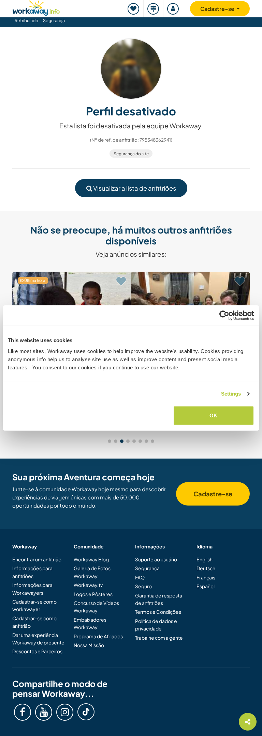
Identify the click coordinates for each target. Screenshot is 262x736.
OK (213, 415)
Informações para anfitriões (32, 572)
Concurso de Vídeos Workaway (96, 606)
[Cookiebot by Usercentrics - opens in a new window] (224, 315)
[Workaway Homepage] (36, 7)
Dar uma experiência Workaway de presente (38, 638)
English (204, 559)
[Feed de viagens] (153, 8)
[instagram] (64, 712)
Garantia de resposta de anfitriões (158, 599)
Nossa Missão (89, 645)
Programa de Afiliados (98, 636)
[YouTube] (43, 712)
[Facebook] (22, 712)
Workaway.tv (88, 585)
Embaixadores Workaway (90, 623)
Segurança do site (131, 153)
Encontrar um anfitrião (36, 559)
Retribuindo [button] (26, 20)
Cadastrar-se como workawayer (34, 605)
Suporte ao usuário (156, 559)
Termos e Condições (158, 612)
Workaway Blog (91, 559)
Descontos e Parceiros (37, 651)
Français (205, 577)
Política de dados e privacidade (156, 624)
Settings (231, 394)
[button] (109, 441)
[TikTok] (85, 711)
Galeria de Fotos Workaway (92, 572)
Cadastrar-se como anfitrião (34, 622)
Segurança (54, 20)
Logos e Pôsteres (93, 594)
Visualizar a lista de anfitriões (134, 188)
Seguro (143, 586)
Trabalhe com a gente (159, 638)
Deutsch (205, 568)
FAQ (140, 577)
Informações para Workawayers (32, 588)
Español (205, 586)
